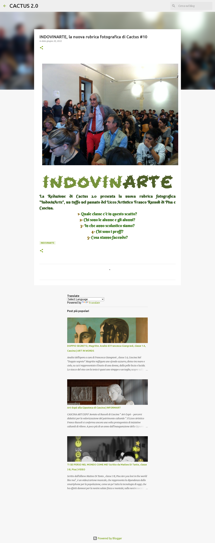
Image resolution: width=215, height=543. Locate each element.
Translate (94, 302)
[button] (41, 48)
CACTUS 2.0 (23, 6)
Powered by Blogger (109, 538)
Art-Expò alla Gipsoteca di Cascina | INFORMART (94, 407)
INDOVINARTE (47, 243)
